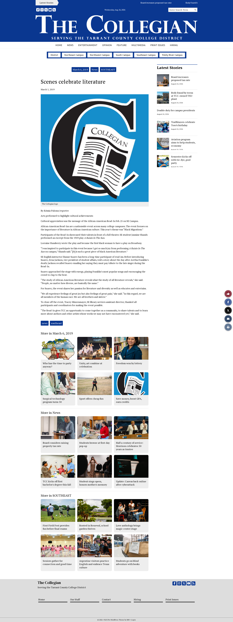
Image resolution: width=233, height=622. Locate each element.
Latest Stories (169, 67)
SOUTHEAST (108, 69)
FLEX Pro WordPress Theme (114, 620)
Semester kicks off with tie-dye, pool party (181, 159)
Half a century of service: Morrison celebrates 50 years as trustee (129, 446)
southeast (56, 323)
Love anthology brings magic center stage (128, 527)
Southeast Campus (146, 54)
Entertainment (87, 45)
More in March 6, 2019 (57, 333)
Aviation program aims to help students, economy (183, 142)
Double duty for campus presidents (176, 110)
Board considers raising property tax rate (55, 444)
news (44, 323)
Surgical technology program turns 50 (54, 400)
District (54, 54)
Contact (106, 599)
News (70, 45)
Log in (133, 620)
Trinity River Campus (172, 54)
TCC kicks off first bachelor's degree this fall (57, 483)
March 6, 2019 (80, 69)
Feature (122, 45)
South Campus (123, 54)
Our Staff (75, 599)
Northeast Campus (74, 54)
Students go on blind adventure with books (128, 562)
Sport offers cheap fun (91, 398)
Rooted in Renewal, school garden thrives (94, 527)
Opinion (107, 45)
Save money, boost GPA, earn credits (129, 400)
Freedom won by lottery (129, 363)
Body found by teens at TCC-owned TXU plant (195, 2)
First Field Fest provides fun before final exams (56, 527)
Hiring (174, 45)
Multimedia (138, 45)
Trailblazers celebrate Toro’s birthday (183, 123)
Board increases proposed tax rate (144, 2)
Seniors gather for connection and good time (57, 562)
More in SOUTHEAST (56, 495)
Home (58, 45)
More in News (50, 412)
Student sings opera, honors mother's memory (93, 483)
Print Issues (157, 45)
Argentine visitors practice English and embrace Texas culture (94, 564)
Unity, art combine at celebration (90, 365)
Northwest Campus (100, 54)
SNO (128, 620)
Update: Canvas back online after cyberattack (131, 483)
